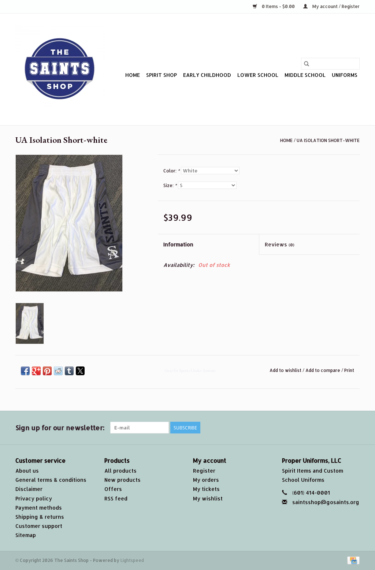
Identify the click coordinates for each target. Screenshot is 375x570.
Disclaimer (28, 489)
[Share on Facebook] (25, 370)
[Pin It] (47, 370)
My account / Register (335, 6)
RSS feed (115, 498)
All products (120, 470)
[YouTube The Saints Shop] (327, 427)
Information (178, 244)
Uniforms (344, 75)
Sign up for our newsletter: (60, 427)
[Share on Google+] (36, 370)
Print (349, 370)
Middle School (305, 75)
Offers (113, 489)
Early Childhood (207, 75)
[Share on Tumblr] (69, 370)
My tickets (206, 489)
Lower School (257, 75)
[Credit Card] (352, 560)
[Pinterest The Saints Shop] (314, 427)
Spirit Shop (161, 75)
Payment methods (38, 507)
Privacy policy (33, 498)
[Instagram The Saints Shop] (354, 427)
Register (204, 470)
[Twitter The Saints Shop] (288, 427)
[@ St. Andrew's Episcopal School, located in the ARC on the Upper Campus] (60, 69)
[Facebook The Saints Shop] (275, 427)
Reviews (279, 244)
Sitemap (25, 535)
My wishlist (208, 498)
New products (122, 480)
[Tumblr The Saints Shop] (340, 427)
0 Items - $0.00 (278, 6)
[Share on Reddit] (58, 370)
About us (27, 470)
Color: (171, 171)
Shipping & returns (39, 517)
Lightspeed (132, 560)
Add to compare (323, 370)
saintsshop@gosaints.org (325, 502)
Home (132, 75)
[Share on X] (80, 370)
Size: (170, 185)
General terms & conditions (50, 480)
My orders (206, 480)
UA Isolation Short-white (328, 140)
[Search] (306, 64)
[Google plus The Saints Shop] (301, 427)
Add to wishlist (286, 370)
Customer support (38, 526)
